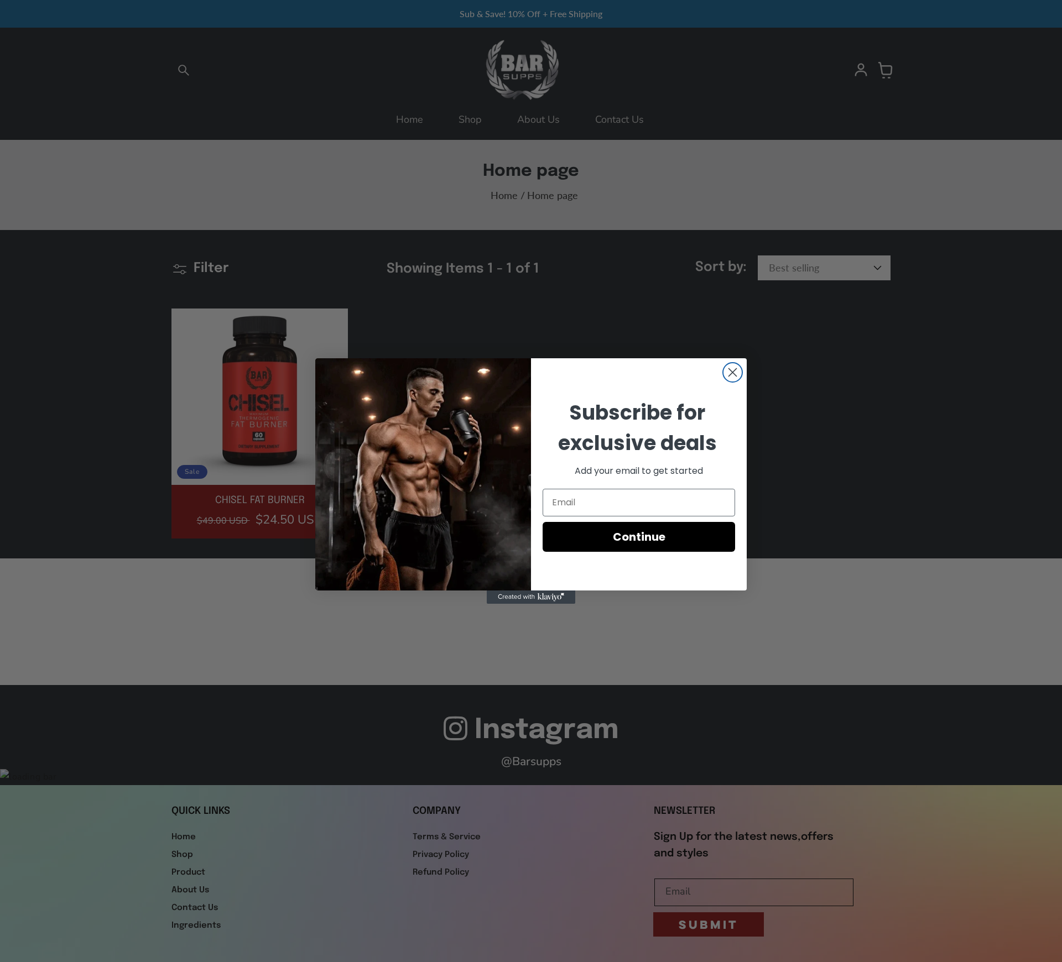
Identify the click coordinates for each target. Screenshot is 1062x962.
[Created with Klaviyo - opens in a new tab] (531, 597)
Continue (639, 537)
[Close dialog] (732, 372)
